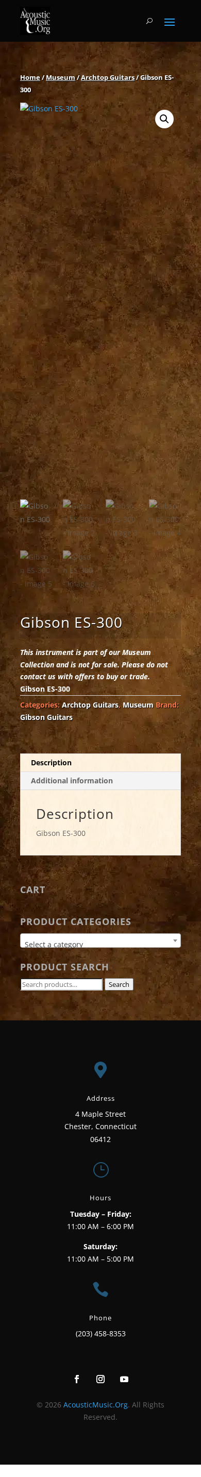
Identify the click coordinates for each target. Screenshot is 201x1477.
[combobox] (100, 940)
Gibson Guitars (46, 717)
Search (119, 984)
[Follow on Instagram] (100, 1379)
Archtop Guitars (108, 77)
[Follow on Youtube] (124, 1379)
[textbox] (100, 944)
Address (101, 1098)
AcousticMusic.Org (95, 1404)
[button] (164, 119)
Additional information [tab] (72, 780)
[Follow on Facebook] (77, 1379)
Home (30, 77)
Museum (60, 77)
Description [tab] (51, 762)
